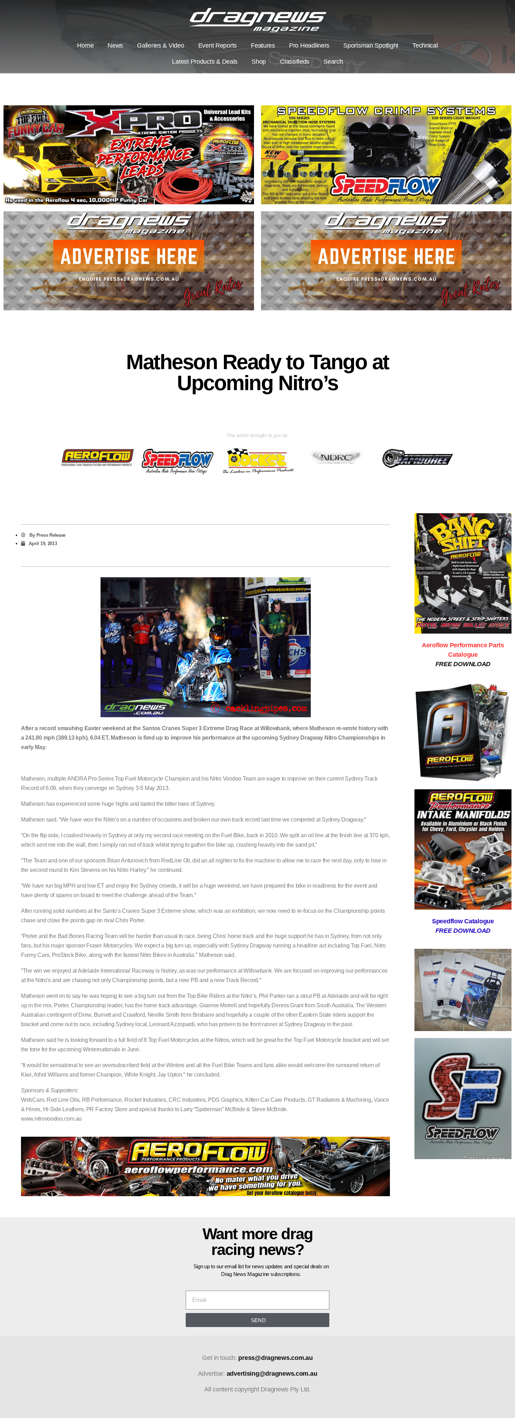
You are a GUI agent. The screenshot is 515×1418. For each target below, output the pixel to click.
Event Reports (217, 45)
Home (85, 45)
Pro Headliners (309, 45)
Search (333, 61)
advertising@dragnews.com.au (272, 1373)
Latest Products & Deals (205, 61)
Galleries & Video (160, 45)
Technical (425, 45)
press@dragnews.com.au (275, 1357)
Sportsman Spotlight (370, 45)
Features (263, 45)
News (115, 45)
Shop (259, 61)
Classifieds (294, 61)
